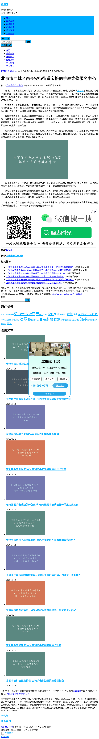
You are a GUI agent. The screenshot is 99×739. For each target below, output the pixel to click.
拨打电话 (60, 386)
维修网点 (10, 24)
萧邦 (83, 319)
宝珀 (56, 314)
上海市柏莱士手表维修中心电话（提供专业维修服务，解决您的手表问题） (40, 280)
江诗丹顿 (92, 314)
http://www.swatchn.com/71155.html (67, 294)
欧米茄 (82, 314)
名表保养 (10, 33)
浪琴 (23, 319)
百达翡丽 (46, 319)
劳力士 (19, 314)
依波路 (11, 314)
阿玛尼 (89, 320)
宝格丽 (80, 91)
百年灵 (36, 320)
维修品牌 (10, 21)
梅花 (75, 314)
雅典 (4, 324)
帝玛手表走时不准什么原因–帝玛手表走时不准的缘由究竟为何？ (41, 539)
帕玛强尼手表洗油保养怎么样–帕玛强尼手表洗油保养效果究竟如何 (42, 504)
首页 (8, 18)
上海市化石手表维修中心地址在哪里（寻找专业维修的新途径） (35, 276)
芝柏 (77, 320)
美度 (71, 319)
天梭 (39, 314)
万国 (2, 314)
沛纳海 (3, 320)
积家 (57, 319)
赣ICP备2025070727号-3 (18, 694)
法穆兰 (8, 320)
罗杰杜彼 (64, 320)
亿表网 (4, 4)
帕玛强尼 (63, 314)
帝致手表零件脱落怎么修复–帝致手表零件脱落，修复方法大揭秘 (41, 610)
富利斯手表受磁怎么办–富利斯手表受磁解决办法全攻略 (36, 469)
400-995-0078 (7, 727)
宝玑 (51, 314)
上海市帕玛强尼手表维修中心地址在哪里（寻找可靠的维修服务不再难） (39, 270)
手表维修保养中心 (14, 85)
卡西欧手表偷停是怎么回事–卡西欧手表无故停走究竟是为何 (38, 399)
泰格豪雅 (15, 320)
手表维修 (77, 691)
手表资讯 (10, 30)
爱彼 (30, 319)
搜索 (28, 42)
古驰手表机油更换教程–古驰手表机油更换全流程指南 (35, 680)
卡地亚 (30, 314)
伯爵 (6, 314)
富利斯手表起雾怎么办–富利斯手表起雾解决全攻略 (33, 645)
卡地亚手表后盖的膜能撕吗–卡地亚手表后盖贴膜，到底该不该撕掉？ (43, 575)
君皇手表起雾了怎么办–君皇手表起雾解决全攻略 (32, 434)
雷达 (9, 323)
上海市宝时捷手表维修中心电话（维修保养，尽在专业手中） (34, 283)
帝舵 (70, 314)
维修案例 (10, 27)
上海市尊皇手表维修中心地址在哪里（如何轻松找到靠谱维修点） (36, 273)
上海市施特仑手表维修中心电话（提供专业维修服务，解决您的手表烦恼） (40, 267)
